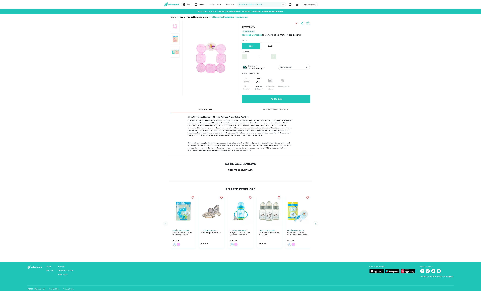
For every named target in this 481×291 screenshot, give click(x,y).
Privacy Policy (68, 289)
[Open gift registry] (290, 4)
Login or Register (309, 5)
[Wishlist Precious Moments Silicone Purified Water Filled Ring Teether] (192, 197)
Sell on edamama (65, 270)
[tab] (206, 109)
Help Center (63, 274)
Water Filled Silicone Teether (194, 17)
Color (244, 40)
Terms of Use (54, 289)
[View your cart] (297, 4)
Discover (50, 270)
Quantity (245, 52)
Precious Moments (252, 34)
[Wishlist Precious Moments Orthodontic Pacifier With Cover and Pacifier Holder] (307, 197)
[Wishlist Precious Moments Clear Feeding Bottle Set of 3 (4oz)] (278, 197)
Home (173, 17)
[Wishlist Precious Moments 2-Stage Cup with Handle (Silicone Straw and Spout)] (250, 197)
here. (451, 276)
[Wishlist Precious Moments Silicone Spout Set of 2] (221, 197)
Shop (48, 266)
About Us (61, 266)
